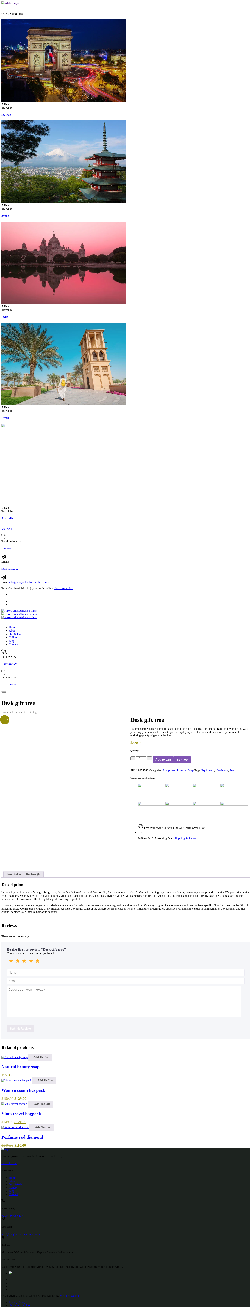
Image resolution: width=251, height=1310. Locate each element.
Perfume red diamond (22, 1137)
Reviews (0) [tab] (33, 874)
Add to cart (163, 759)
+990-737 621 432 (9, 549)
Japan (5, 215)
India (4, 317)
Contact (13, 644)
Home (12, 627)
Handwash (222, 770)
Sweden (6, 114)
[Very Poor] (11, 961)
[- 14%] (16, 1080)
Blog (12, 641)
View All (6, 528)
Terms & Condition (20, 1305)
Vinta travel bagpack (21, 1113)
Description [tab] (14, 874)
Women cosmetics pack (23, 1090)
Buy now (182, 759)
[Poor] (17, 961)
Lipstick (181, 770)
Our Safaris (15, 634)
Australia (7, 518)
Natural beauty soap (20, 1066)
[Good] (24, 961)
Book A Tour (9, 1163)
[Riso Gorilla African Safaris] (19, 610)
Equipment (18, 712)
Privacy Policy (17, 1302)
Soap (191, 770)
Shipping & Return (185, 838)
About (12, 630)
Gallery (13, 637)
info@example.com (9, 569)
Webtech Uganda (70, 1295)
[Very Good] (31, 961)
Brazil (5, 417)
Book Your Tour (63, 588)
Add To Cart (41, 1057)
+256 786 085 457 (9, 664)
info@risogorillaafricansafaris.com (29, 582)
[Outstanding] (37, 961)
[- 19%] (14, 1103)
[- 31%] (15, 1127)
